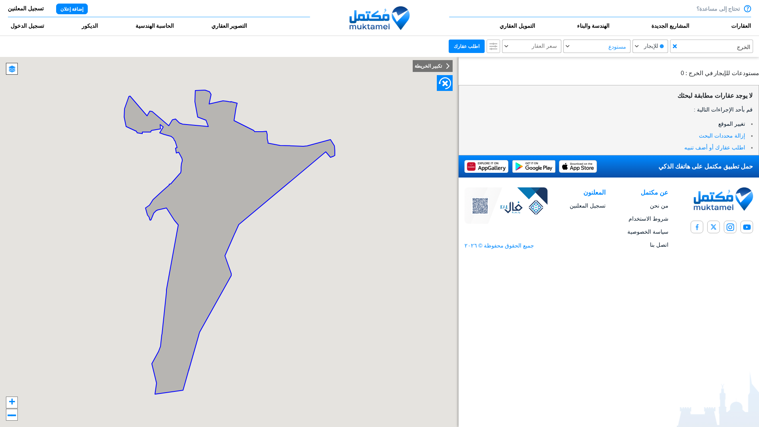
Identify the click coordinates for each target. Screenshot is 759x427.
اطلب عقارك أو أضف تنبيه (714, 147)
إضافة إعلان (71, 9)
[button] (718, 29)
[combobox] (711, 46)
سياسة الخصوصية (647, 232)
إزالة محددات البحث (722, 135)
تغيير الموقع (731, 124)
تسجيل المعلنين (588, 205)
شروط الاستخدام (648, 218)
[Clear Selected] (675, 46)
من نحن (659, 205)
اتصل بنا (659, 245)
